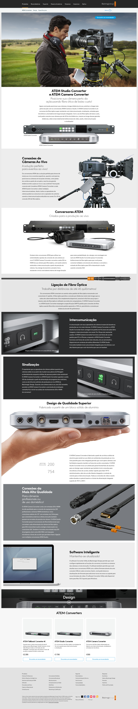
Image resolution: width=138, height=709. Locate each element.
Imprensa (76, 4)
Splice (84, 4)
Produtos (25, 4)
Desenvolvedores (56, 4)
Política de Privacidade (107, 685)
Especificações (42, 10)
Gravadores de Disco (27, 685)
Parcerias (104, 680)
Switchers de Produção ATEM (29, 680)
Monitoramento (53, 680)
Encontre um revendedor (105, 17)
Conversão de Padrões (54, 676)
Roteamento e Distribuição (55, 687)
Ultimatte (24, 682)
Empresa (68, 4)
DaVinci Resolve (29, 678)
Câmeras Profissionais (27, 676)
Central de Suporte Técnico (82, 678)
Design (35, 10)
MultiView (51, 685)
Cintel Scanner (25, 689)
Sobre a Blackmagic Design (108, 678)
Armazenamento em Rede (55, 682)
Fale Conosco (79, 680)
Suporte (45, 4)
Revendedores (35, 4)
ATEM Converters (27, 10)
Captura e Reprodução (27, 687)
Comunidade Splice (80, 685)
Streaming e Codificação (55, 689)
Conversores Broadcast (54, 678)
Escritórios (104, 676)
